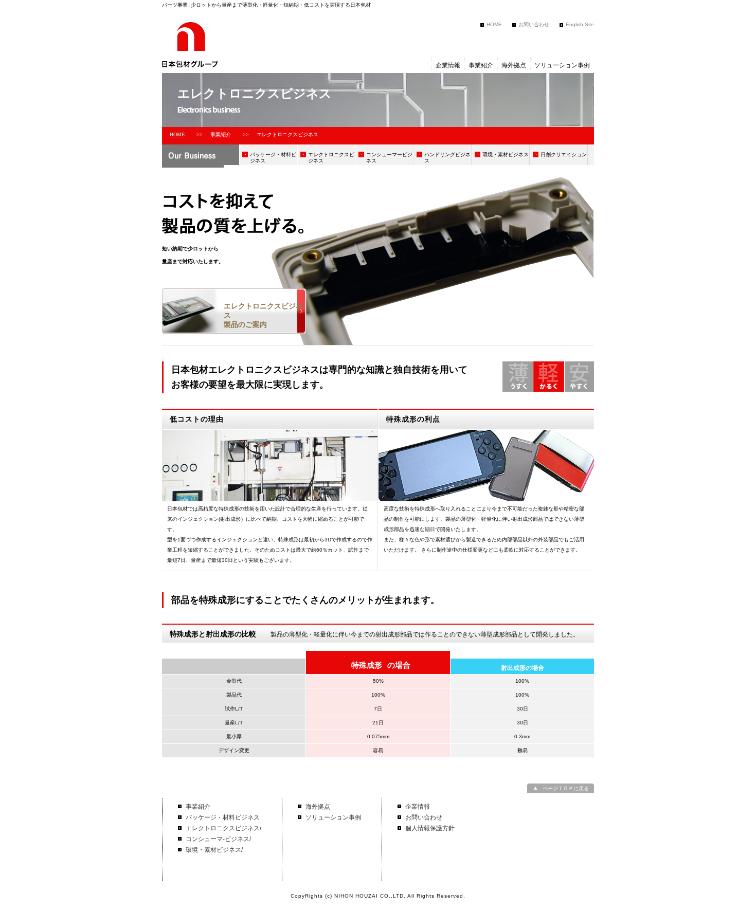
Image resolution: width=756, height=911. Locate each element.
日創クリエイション (564, 154)
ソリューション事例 (562, 65)
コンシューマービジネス (389, 157)
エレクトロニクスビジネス (331, 157)
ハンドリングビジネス (447, 157)
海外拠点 (513, 65)
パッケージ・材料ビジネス (273, 157)
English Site (580, 24)
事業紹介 (481, 65)
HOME (494, 24)
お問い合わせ (533, 24)
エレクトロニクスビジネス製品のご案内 (263, 315)
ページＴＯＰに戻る (566, 788)
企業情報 (448, 65)
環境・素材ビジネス (505, 154)
